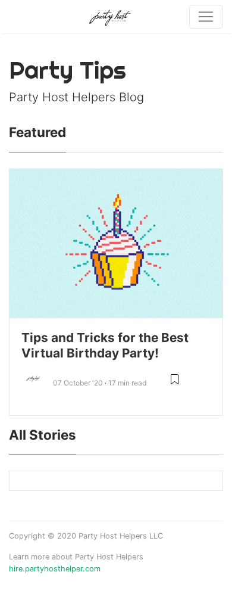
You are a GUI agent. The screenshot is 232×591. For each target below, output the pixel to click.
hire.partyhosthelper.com (55, 568)
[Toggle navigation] (205, 17)
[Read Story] (174, 384)
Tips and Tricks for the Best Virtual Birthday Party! (105, 345)
